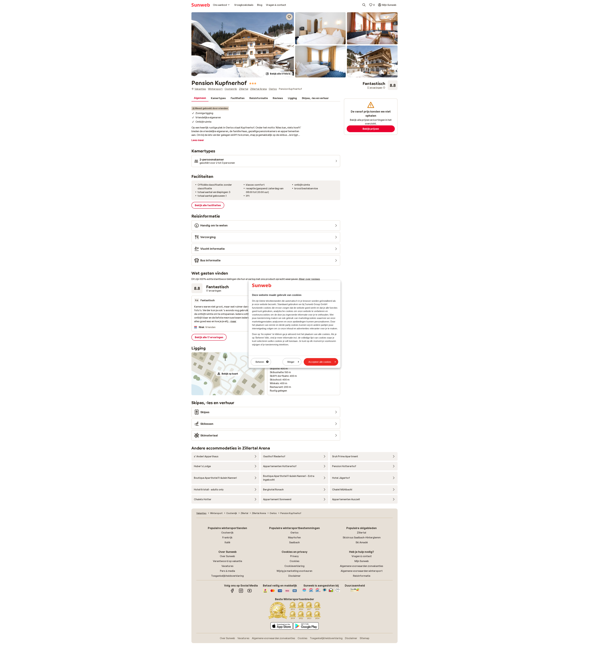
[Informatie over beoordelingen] (384, 87)
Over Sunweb (227, 556)
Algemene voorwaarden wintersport (362, 570)
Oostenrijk (227, 532)
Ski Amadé (362, 542)
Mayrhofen (294, 537)
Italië (227, 542)
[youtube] (249, 592)
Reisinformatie (361, 575)
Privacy (294, 556)
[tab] (199, 98)
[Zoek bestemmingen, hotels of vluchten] (364, 5)
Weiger (290, 361)
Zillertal (361, 532)
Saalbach (294, 542)
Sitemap (364, 638)
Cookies (294, 561)
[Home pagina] (200, 5)
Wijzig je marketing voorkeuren (294, 570)
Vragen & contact (362, 556)
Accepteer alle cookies (319, 361)
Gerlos (294, 532)
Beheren (260, 361)
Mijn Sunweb (361, 561)
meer (233, 321)
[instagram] (241, 592)
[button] (242, 44)
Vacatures (227, 566)
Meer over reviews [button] (309, 279)
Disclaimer (294, 575)
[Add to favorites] (289, 16)
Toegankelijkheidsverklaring (227, 575)
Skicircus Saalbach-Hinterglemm (362, 537)
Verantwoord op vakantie (227, 561)
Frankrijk (227, 537)
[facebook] (232, 592)
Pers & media (227, 570)
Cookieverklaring (294, 566)
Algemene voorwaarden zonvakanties (361, 566)
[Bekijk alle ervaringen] (380, 85)
